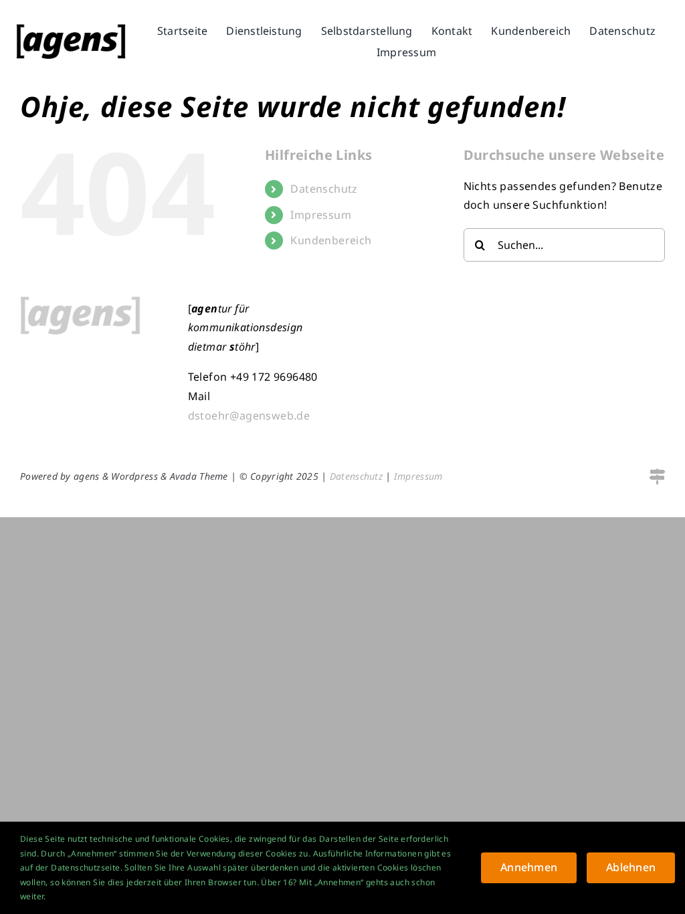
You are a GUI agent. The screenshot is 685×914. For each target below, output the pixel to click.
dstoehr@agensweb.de (249, 415)
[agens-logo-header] (71, 29)
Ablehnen (631, 867)
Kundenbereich (330, 240)
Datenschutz (323, 188)
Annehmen (528, 867)
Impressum (320, 214)
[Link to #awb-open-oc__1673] (657, 476)
